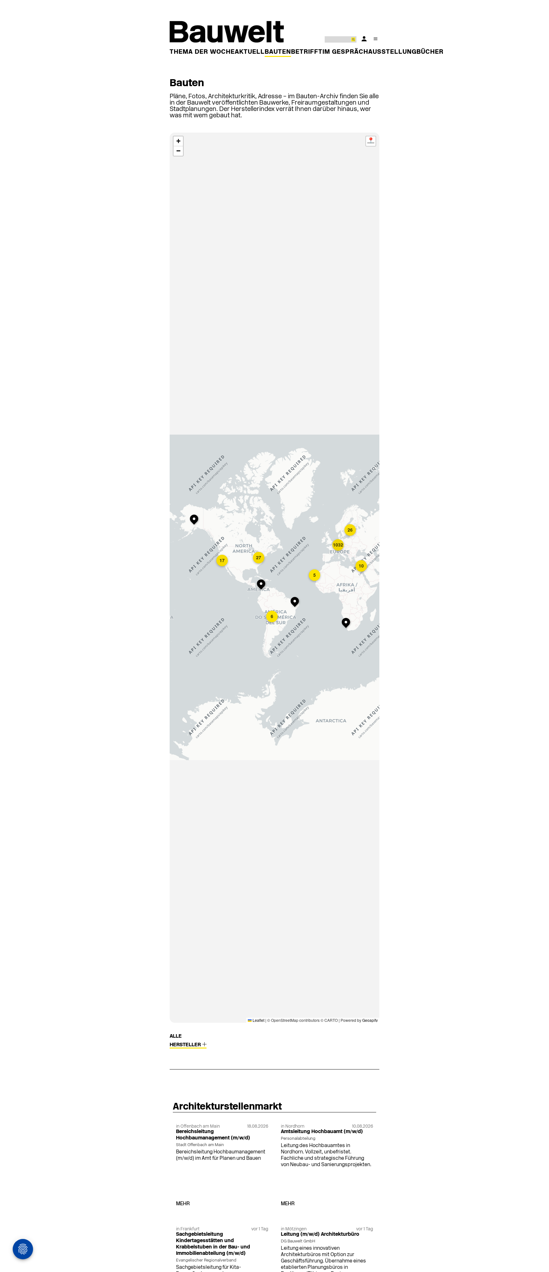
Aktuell (250, 52)
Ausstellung (392, 52)
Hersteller (186, 1045)
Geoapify (370, 1020)
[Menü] (375, 39)
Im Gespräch (345, 52)
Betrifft (306, 52)
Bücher (430, 52)
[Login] (364, 39)
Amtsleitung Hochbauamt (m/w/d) (322, 1131)
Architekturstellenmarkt (227, 1107)
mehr (183, 1204)
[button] (195, 520)
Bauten (278, 52)
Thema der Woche (202, 52)
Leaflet (258, 1020)
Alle (176, 1036)
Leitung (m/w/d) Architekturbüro (320, 1234)
